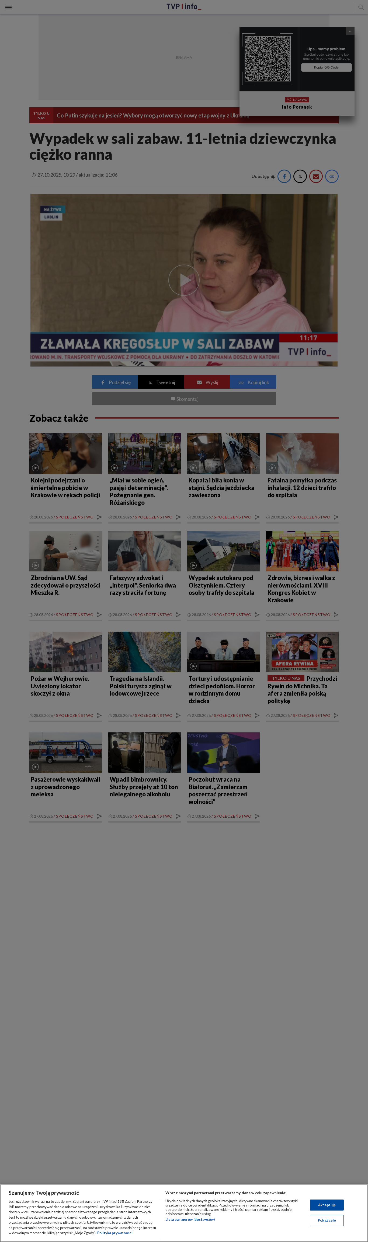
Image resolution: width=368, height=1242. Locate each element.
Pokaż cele (327, 1220)
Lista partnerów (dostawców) (190, 1219)
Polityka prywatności (115, 1233)
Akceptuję (327, 1205)
